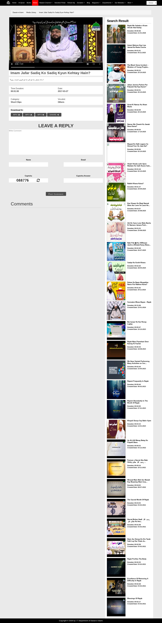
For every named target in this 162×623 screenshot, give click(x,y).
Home (14, 3)
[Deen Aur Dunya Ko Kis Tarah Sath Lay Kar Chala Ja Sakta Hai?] (116, 547)
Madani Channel (45, 3)
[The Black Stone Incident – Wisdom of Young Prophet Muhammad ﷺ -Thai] (116, 73)
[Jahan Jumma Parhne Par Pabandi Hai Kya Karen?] (116, 93)
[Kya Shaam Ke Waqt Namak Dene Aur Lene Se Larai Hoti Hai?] (116, 211)
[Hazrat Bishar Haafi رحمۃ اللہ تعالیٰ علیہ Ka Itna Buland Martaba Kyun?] (116, 527)
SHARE (53, 115)
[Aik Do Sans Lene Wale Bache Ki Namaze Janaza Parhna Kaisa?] (116, 231)
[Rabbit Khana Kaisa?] (116, 192)
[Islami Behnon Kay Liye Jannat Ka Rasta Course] (116, 53)
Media (35, 3)
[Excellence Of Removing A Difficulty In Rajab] (116, 587)
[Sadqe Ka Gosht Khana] (116, 271)
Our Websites (119, 3)
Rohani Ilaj (71, 3)
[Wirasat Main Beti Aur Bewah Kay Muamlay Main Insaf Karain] (116, 488)
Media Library (31, 12)
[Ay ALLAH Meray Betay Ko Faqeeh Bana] (116, 448)
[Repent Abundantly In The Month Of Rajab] (116, 409)
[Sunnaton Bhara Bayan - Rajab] (116, 310)
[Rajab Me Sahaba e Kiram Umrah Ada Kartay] (116, 34)
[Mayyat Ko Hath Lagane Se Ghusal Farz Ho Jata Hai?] (116, 152)
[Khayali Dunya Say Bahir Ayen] (116, 429)
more (129, 3)
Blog (88, 3)
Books (29, 3)
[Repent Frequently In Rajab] (116, 389)
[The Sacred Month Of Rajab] (116, 508)
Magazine (95, 3)
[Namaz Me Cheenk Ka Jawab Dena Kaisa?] (116, 132)
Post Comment (55, 194)
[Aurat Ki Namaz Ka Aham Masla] (116, 113)
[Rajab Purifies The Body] (116, 567)
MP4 (15, 115)
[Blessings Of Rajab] (116, 606)
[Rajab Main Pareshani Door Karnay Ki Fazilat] (116, 350)
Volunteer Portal (59, 3)
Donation (80, 3)
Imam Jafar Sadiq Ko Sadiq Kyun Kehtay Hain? (56, 12)
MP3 (27, 115)
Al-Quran (21, 3)
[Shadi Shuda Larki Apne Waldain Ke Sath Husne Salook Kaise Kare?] (116, 172)
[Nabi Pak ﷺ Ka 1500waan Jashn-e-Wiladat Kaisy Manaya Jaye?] (116, 251)
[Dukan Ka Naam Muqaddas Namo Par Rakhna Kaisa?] (116, 290)
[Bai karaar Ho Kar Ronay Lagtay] (116, 330)
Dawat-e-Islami (18, 12)
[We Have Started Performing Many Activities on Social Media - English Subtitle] (116, 369)
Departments (107, 3)
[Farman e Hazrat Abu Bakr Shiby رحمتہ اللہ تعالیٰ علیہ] (116, 468)
